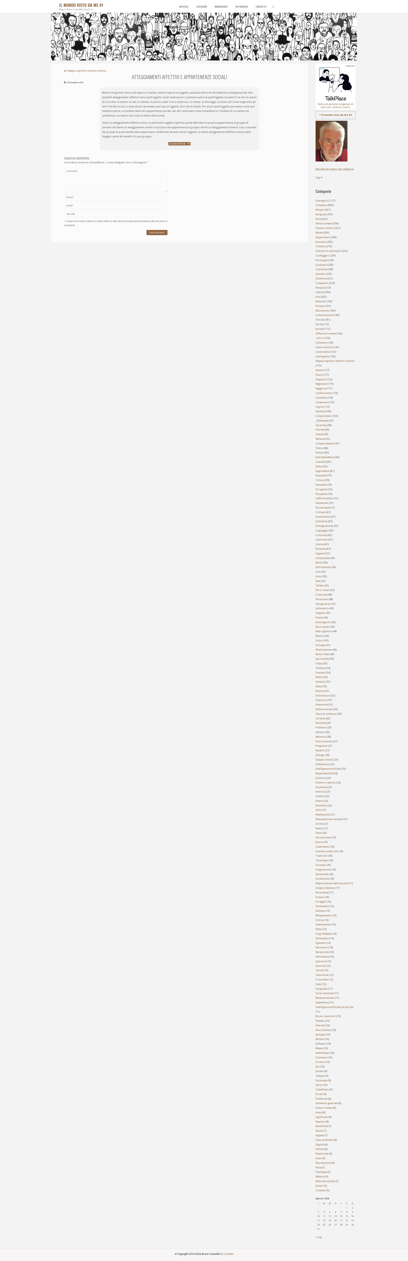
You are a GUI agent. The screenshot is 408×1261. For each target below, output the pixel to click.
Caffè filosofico (324, 498)
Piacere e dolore (325, 228)
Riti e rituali (322, 590)
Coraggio (321, 901)
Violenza (320, 668)
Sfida (318, 929)
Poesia (319, 617)
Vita (318, 296)
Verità (319, 324)
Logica (319, 406)
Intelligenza (322, 356)
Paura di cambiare (326, 713)
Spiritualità (322, 658)
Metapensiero (323, 915)
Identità (320, 411)
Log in (319, 177)
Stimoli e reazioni (326, 782)
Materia (320, 1176)
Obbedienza (322, 764)
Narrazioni (322, 947)
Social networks (324, 993)
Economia (321, 787)
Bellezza (320, 438)
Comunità (321, 535)
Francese (320, 672)
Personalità (322, 892)
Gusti (319, 1158)
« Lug (319, 1237)
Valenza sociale (324, 709)
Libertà (320, 292)
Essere (319, 800)
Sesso (319, 686)
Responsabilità (324, 773)
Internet (320, 1025)
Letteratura (322, 608)
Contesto (321, 1190)
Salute (319, 1130)
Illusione (321, 548)
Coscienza (321, 269)
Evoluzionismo (324, 741)
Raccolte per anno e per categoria (335, 169)
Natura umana (324, 223)
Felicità (320, 319)
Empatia (320, 613)
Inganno (320, 553)
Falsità (319, 434)
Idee (318, 581)
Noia (318, 1167)
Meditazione (323, 814)
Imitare (320, 452)
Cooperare (322, 402)
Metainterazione (325, 997)
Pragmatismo (323, 869)
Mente (319, 232)
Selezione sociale (325, 1181)
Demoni (320, 732)
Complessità (323, 558)
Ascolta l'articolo (177, 143)
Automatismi (323, 516)
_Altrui (320, 338)
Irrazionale (322, 979)
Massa (319, 1048)
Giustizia (321, 778)
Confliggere (322, 255)
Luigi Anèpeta (324, 933)
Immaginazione (324, 525)
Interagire (321, 200)
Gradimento (322, 846)
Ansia (319, 1112)
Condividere (323, 351)
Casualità (321, 461)
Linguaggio (322, 530)
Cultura (320, 480)
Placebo (320, 1020)
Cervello (320, 718)
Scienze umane (324, 1107)
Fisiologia (321, 1171)
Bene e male (322, 654)
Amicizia (320, 791)
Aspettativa (322, 1002)
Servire (320, 1084)
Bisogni (320, 209)
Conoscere (321, 205)
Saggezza (321, 388)
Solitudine (322, 521)
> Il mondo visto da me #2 (335, 114)
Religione (321, 214)
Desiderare (322, 503)
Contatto (229, 1253)
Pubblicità (322, 1098)
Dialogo (320, 755)
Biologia (320, 1034)
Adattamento (323, 924)
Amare (319, 370)
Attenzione (322, 704)
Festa (318, 832)
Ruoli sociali (323, 626)
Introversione (323, 837)
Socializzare (322, 878)
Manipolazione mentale (329, 819)
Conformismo (323, 393)
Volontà (320, 429)
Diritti (319, 1094)
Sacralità (320, 722)
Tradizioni (321, 855)
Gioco (319, 576)
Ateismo (320, 910)
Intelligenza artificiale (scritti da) (334, 1007)
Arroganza (321, 489)
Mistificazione (324, 649)
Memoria (321, 736)
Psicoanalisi (322, 906)
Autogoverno (323, 603)
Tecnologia (322, 860)
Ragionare (321, 383)
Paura (319, 374)
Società (320, 328)
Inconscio (321, 241)
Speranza (321, 961)
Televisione (322, 974)
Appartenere (323, 237)
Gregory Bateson (325, 887)
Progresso (321, 745)
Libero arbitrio (324, 347)
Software (321, 1043)
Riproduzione (323, 1162)
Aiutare (320, 897)
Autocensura (323, 695)
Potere (319, 448)
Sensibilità (322, 1126)
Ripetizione (322, 1153)
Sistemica (321, 278)
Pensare (320, 287)
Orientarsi (321, 1057)
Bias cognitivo (324, 631)
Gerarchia (321, 425)
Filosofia (320, 246)
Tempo (320, 585)
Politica (320, 306)
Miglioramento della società (332, 883)
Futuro (320, 640)
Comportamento (325, 443)
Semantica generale (327, 1103)
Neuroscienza (323, 1030)
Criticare (321, 512)
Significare (322, 1117)
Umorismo (322, 539)
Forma (319, 823)
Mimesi (320, 1039)
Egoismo (320, 943)
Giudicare (321, 264)
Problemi (321, 727)
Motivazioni (322, 310)
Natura (320, 635)
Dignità (320, 1144)
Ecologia (320, 645)
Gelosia (320, 1149)
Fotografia (322, 988)
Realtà (319, 828)
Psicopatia (321, 493)
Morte (319, 562)
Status (319, 466)
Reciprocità (322, 952)
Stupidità (321, 475)
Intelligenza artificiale (328, 768)
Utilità (319, 970)
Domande (321, 484)
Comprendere (324, 416)
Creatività (321, 594)
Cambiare (321, 342)
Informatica (322, 956)
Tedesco (320, 1075)
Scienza (320, 544)
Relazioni (321, 301)
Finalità (320, 796)
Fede (318, 984)
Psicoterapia (323, 507)
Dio (318, 1066)
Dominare (321, 805)
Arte (318, 571)
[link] (273, 6)
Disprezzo (321, 700)
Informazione (323, 567)
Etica (318, 219)
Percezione (322, 599)
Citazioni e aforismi (327, 851)
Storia (319, 842)
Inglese (320, 1135)
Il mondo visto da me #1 (81, 5)
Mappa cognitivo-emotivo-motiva (86, 70)
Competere (322, 283)
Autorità (320, 965)
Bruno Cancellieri (326, 1016)
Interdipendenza (325, 457)
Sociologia (321, 1080)
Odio (318, 809)
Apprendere (322, 471)
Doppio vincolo (324, 759)
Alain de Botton (324, 1140)
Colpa (319, 663)
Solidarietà (322, 874)
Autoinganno (323, 622)
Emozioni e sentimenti (328, 251)
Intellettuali (322, 1052)
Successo (321, 865)
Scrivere (320, 1062)
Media (319, 677)
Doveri (319, 1185)
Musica (320, 690)
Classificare (322, 1089)
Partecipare (322, 938)
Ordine (320, 920)
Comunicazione (324, 315)
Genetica (320, 681)
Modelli (320, 750)
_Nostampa (322, 420)
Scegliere (321, 379)
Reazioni (320, 1121)
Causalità (321, 397)
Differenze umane (326, 333)
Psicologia (321, 260)
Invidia (320, 1071)
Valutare (320, 273)
